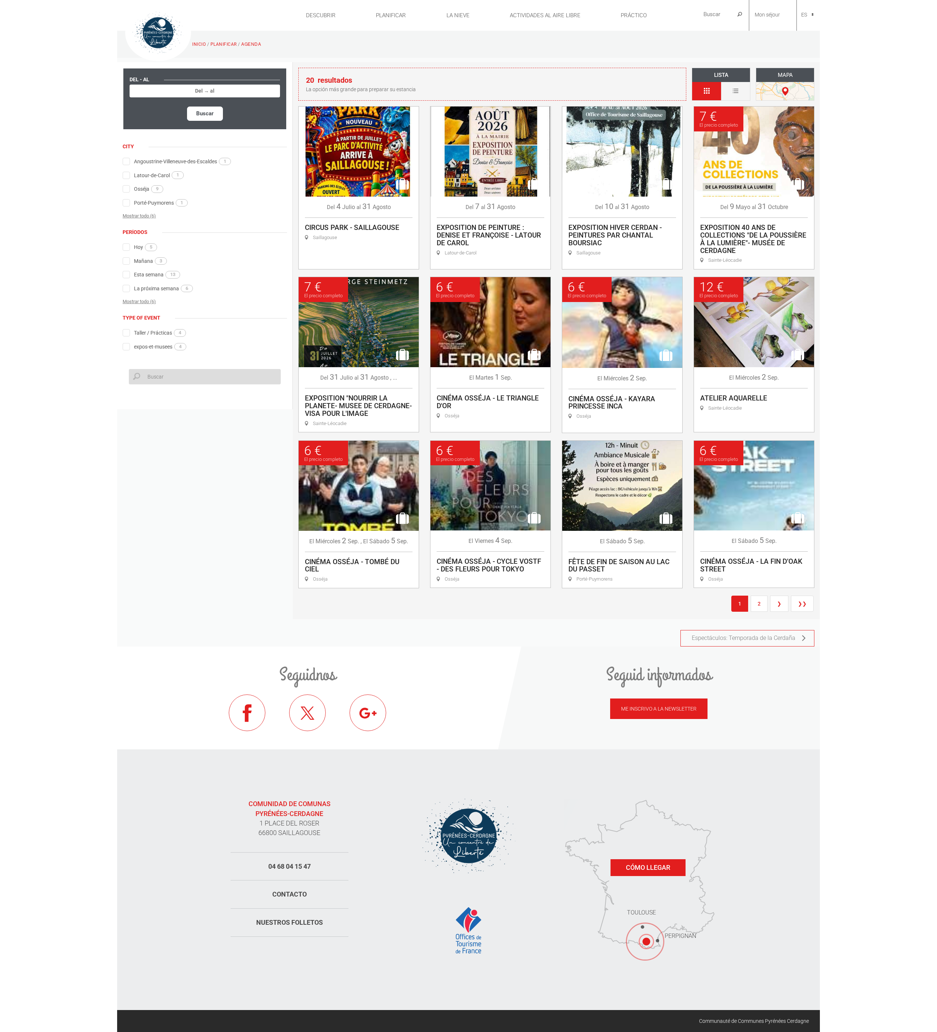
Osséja (146, 189)
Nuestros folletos (289, 922)
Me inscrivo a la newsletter (659, 709)
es (804, 15)
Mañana (148, 261)
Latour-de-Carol (156, 175)
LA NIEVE (458, 15)
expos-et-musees (158, 347)
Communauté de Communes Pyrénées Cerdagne (754, 1021)
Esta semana (154, 274)
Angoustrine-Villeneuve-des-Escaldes (180, 161)
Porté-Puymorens (158, 203)
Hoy (143, 247)
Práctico (634, 15)
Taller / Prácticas (157, 333)
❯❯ (802, 604)
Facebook (247, 712)
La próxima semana (161, 288)
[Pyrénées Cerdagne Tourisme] (158, 32)
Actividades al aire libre (545, 15)
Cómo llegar (648, 867)
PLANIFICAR (391, 15)
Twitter (307, 712)
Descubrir (321, 15)
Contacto (289, 894)
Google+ (368, 712)
